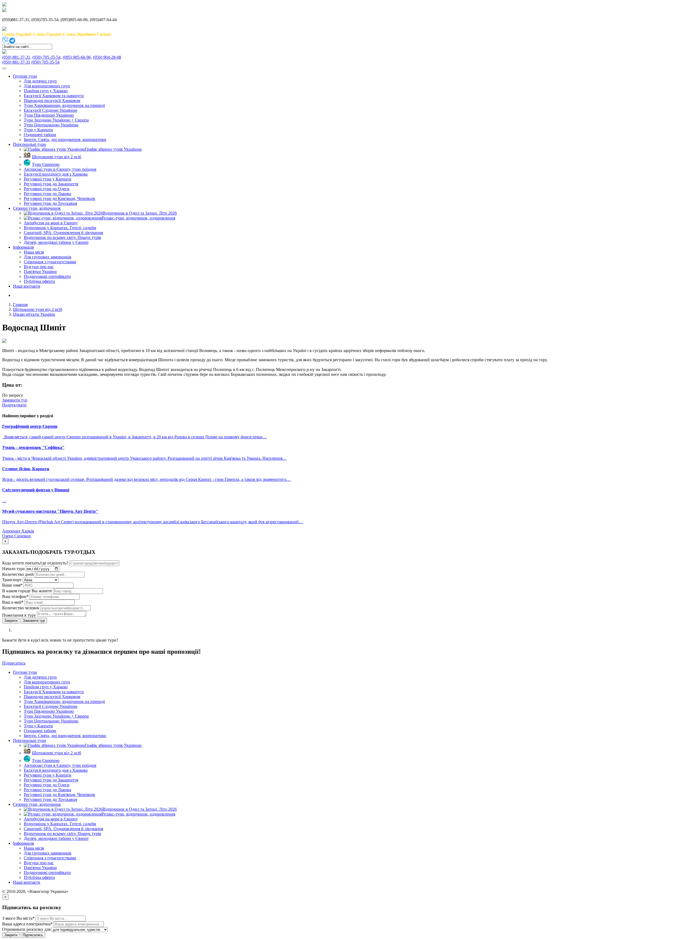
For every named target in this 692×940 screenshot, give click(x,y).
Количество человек (21, 608)
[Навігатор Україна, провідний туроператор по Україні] (4, 5)
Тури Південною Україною (49, 115)
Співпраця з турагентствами (50, 261)
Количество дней (18, 574)
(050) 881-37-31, (16, 57)
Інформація (23, 247)
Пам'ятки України (40, 271)
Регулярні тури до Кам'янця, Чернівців (59, 198)
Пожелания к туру (19, 615)
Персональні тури (29, 144)
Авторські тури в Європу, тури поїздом (60, 169)
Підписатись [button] (13, 663)
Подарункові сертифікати (47, 276)
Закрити (10, 621)
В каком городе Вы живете (27, 591)
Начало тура (13, 568)
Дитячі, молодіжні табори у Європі (56, 242)
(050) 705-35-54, (47, 57)
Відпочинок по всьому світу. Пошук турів (62, 237)
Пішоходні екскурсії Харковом (52, 100)
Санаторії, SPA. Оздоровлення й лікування (63, 232)
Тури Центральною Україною (51, 125)
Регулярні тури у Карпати (47, 179)
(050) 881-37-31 (16, 62)
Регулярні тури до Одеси (46, 188)
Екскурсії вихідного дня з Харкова (56, 174)
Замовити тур (34, 621)
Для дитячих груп (40, 81)
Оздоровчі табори (40, 134)
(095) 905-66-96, (77, 57)
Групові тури (25, 76)
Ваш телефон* (15, 596)
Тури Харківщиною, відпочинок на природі (64, 105)
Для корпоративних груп (47, 86)
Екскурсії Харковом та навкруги (54, 95)
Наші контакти (26, 286)
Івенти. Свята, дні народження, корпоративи (65, 139)
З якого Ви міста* (18, 918)
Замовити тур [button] (14, 400)
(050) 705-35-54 (45, 62)
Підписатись (33, 935)
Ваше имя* (12, 585)
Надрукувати (14, 405)
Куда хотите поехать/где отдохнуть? (35, 563)
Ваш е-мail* (13, 602)
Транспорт (12, 579)
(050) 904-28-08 (107, 57)
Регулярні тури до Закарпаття (51, 184)
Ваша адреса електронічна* (27, 924)
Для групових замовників (47, 257)
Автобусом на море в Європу (51, 223)
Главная (20, 304)
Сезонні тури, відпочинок (37, 208)
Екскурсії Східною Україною (50, 110)
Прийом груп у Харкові (46, 90)
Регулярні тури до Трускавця (50, 203)
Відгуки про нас (39, 266)
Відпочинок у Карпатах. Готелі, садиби (60, 227)
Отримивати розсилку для (26, 929)
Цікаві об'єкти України (34, 314)
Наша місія (34, 252)
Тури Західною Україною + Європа (56, 120)
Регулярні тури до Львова (47, 193)
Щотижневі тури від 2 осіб (37, 309)
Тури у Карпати (38, 129)
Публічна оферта (39, 281)
